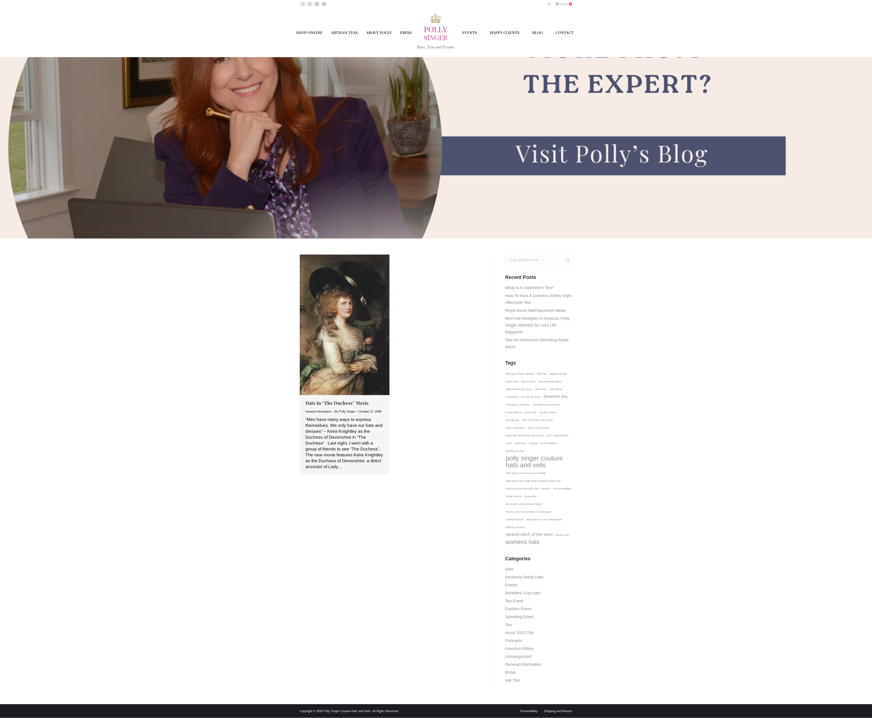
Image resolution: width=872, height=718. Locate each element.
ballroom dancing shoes (519, 389)
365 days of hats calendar (520, 373)
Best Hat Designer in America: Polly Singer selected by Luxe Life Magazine (537, 325)
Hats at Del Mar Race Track (537, 420)
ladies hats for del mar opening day (525, 435)
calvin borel (540, 389)
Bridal (510, 672)
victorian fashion (515, 519)
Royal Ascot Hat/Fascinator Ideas (535, 310)
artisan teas (512, 381)
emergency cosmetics (518, 404)
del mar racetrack (531, 397)
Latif (549, 435)
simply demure (514, 496)
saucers (545, 488)
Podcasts (513, 640)
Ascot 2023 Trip (519, 632)
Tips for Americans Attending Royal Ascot (536, 343)
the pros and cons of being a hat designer (528, 511)
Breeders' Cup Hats (522, 593)
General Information (318, 411)
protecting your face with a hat (522, 488)
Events (511, 585)
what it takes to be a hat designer (544, 519)
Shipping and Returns (558, 711)
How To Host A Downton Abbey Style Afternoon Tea (538, 299)
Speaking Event (519, 617)
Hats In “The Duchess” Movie (337, 403)
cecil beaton (512, 397)
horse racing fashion (539, 427)
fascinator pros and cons (546, 404)
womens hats (523, 542)
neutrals (533, 443)
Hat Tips (512, 680)
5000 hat (541, 373)
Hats (509, 569)
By (345, 411)
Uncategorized (518, 656)
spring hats (530, 496)
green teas (531, 412)
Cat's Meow (555, 389)
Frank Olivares (514, 412)
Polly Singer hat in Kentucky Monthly (526, 473)
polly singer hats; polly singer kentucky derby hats (533, 480)
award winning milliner (550, 381)
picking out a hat (515, 451)
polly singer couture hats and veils (534, 461)
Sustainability (529, 711)
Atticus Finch (528, 381)
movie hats (520, 443)
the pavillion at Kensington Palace (524, 504)
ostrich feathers (548, 443)
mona (509, 443)
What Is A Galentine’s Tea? (529, 287)
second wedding (562, 488)
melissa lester (561, 435)
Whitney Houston (515, 527)
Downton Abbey (519, 648)
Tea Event (514, 601)
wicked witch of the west (529, 534)
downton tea (555, 396)
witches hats (562, 535)
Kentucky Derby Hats (524, 577)
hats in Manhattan (515, 427)
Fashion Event (518, 609)
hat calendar (512, 420)
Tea (508, 624)
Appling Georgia (557, 373)
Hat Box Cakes (547, 412)
